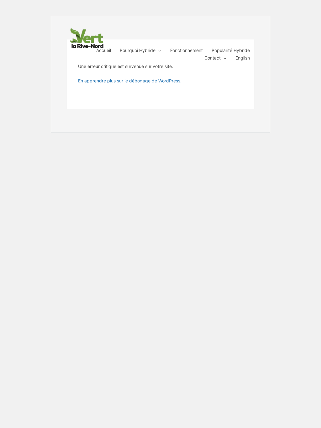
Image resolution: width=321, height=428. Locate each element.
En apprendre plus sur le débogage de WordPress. (130, 80)
